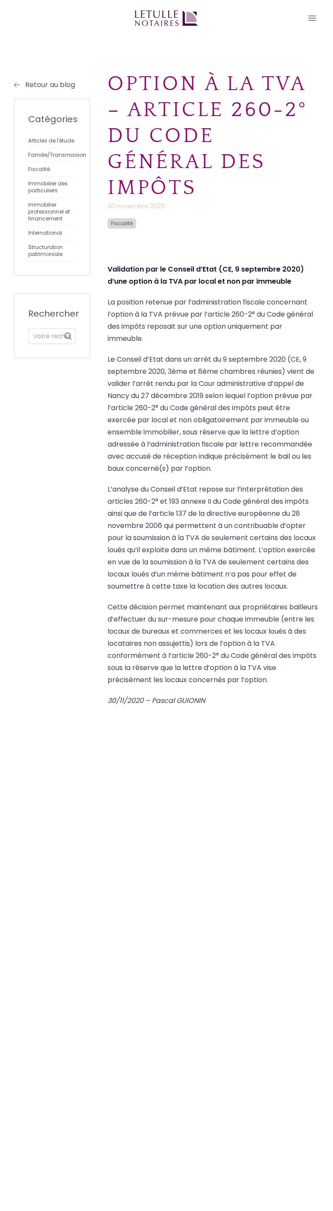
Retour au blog (50, 85)
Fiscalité (122, 223)
